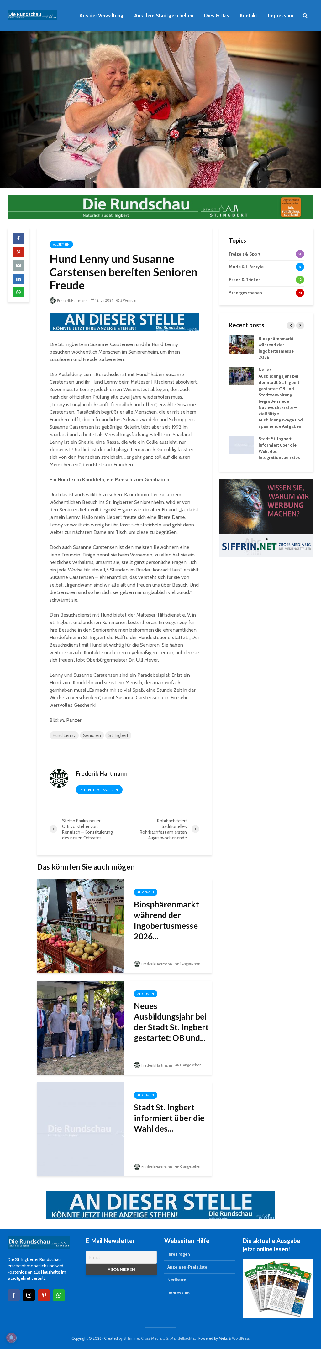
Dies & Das (216, 15)
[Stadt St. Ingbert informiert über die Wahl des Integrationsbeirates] (80, 1128)
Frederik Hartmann (72, 300)
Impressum (280, 15)
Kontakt (248, 15)
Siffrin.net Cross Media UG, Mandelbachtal (160, 1338)
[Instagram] (29, 1295)
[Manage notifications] (11, 1338)
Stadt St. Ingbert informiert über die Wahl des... (169, 1118)
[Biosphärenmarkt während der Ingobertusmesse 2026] (80, 925)
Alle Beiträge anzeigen (99, 790)
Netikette (176, 1280)
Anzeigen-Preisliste (187, 1267)
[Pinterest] (44, 1295)
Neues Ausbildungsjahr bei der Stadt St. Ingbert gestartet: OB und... (171, 1022)
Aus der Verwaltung (101, 15)
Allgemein (61, 244)
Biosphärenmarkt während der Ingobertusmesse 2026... (166, 920)
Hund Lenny (64, 735)
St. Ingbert (118, 735)
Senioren (92, 735)
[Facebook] (14, 1295)
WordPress (241, 1338)
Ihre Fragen (178, 1254)
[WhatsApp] (59, 1295)
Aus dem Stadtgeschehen (163, 15)
